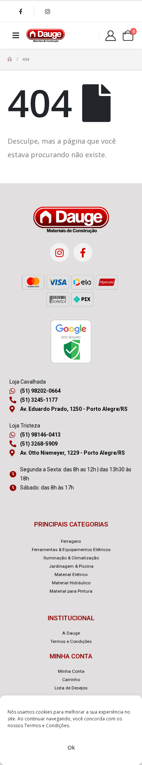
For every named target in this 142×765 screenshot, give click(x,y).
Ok (71, 747)
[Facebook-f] (82, 252)
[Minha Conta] (110, 35)
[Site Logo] (45, 35)
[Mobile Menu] (16, 35)
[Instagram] (47, 11)
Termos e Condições (46, 725)
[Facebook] (20, 11)
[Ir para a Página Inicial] (10, 59)
